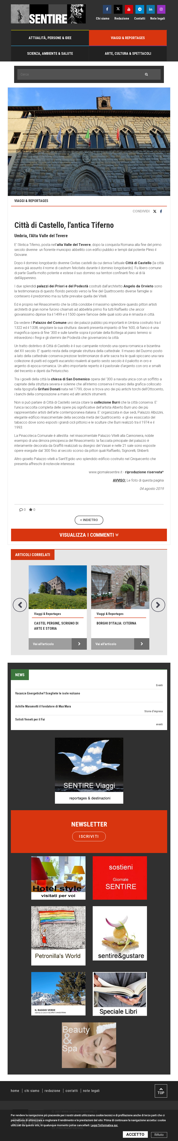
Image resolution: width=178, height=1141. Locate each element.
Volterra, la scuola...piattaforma (115, 626)
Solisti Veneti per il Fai (30, 699)
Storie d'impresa (153, 691)
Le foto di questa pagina (145, 480)
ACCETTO (135, 1134)
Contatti (139, 18)
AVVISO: (119, 480)
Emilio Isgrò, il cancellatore (33, 712)
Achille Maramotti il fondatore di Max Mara (43, 686)
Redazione (121, 18)
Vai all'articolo (43, 644)
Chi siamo (102, 18)
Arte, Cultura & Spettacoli (128, 53)
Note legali (157, 18)
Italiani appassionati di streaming (37, 725)
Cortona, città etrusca (54, 623)
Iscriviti (89, 836)
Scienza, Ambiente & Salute (50, 53)
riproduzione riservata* (144, 472)
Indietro (90, 520)
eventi (159, 704)
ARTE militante (155, 717)
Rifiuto (159, 1135)
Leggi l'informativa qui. (104, 1125)
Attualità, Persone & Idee (50, 38)
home (15, 1091)
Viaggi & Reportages (128, 38)
